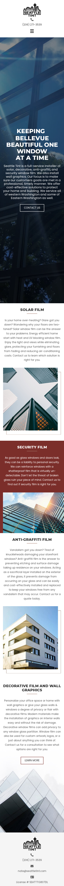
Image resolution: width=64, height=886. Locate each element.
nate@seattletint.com (32, 871)
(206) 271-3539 (32, 24)
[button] (32, 208)
